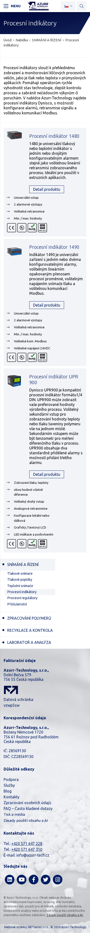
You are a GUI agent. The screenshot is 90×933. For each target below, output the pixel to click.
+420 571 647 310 (26, 849)
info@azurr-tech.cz (32, 855)
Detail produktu (46, 189)
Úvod (8, 40)
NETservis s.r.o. (38, 927)
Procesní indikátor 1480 (54, 136)
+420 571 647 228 (26, 843)
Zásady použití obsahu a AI (26, 820)
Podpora (11, 779)
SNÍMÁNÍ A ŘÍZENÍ (46, 40)
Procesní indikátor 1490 (54, 247)
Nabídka (22, 40)
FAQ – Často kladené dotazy (28, 808)
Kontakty (11, 797)
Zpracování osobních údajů (27, 803)
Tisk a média (14, 814)
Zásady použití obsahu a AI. (65, 915)
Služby (9, 785)
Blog (8, 791)
